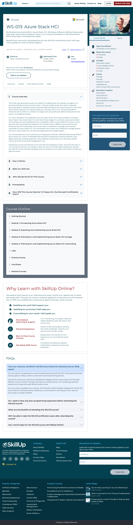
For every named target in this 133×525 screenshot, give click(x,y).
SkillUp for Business (41, 451)
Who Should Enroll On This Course (26, 176)
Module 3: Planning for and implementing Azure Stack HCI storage (41, 237)
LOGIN (108, 3)
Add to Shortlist (75, 50)
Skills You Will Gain (19, 168)
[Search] (69, 3)
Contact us (91, 3)
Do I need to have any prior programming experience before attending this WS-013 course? (42, 402)
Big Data (5, 491)
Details (21, 84)
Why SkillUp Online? (35, 84)
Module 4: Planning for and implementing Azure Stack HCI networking (43, 244)
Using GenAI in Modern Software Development (66, 500)
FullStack (30, 494)
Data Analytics (8, 511)
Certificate (16, 264)
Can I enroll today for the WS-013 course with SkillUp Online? (36, 425)
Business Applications (11, 498)
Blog (99, 3)
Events (59, 454)
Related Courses (18, 271)
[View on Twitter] (4, 459)
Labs (13, 251)
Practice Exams (18, 258)
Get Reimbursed (77, 61)
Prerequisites (17, 184)
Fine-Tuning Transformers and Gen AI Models (65, 488)
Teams (119, 38)
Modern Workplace (34, 510)
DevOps (30, 491)
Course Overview (18, 96)
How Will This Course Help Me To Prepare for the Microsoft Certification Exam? (43, 193)
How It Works (17, 161)
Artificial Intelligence (10, 488)
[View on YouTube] (27, 459)
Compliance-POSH (9, 504)
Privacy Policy (38, 457)
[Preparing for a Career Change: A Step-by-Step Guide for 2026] (108, 501)
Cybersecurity (8, 508)
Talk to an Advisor (18, 75)
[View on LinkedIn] (16, 459)
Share (64, 50)
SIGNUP (122, 3)
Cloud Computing (9, 501)
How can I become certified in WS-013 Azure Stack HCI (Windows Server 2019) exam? (43, 368)
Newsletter (60, 457)
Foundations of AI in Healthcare (60, 491)
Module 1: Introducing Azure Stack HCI (28, 223)
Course (25, 3)
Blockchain (6, 494)
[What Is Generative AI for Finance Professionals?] (108, 494)
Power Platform (33, 513)
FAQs (49, 84)
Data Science (32, 488)
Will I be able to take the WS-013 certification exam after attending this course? (40, 417)
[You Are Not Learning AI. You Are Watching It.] (108, 489)
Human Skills (32, 498)
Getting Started (18, 216)
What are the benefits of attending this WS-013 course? (33, 410)
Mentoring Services (64, 461)
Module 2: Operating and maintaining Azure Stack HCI (36, 230)
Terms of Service (39, 461)
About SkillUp (80, 3)
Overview (11, 84)
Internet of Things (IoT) (36, 501)
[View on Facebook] (10, 459)
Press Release (61, 451)
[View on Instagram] (22, 459)
